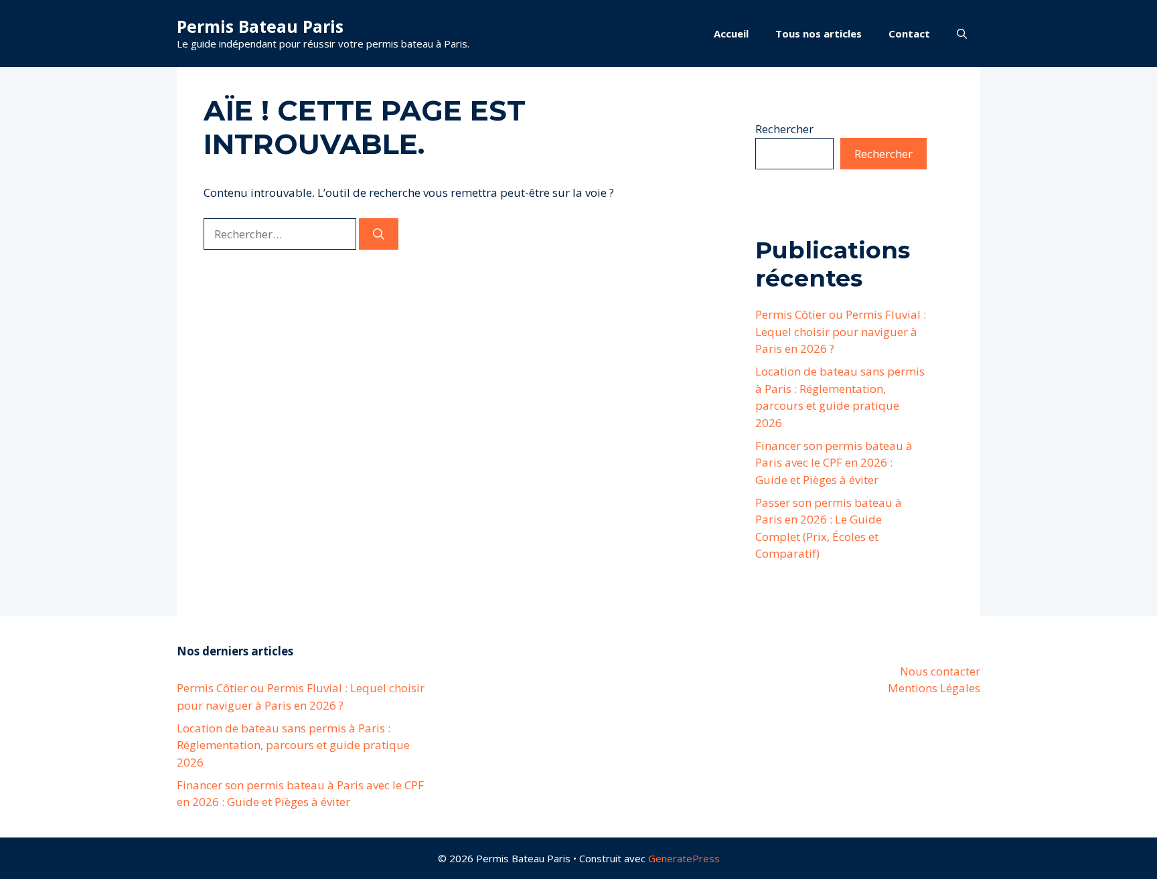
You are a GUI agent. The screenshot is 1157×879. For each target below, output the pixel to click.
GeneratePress (684, 858)
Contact (909, 33)
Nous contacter (940, 671)
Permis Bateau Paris (260, 26)
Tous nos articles (818, 33)
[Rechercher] (378, 234)
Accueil (731, 33)
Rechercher (784, 129)
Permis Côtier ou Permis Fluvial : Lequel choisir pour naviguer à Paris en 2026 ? (840, 331)
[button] (961, 33)
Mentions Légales (934, 688)
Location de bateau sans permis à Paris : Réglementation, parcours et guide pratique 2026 (293, 745)
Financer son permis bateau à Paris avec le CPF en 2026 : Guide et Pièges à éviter (834, 462)
